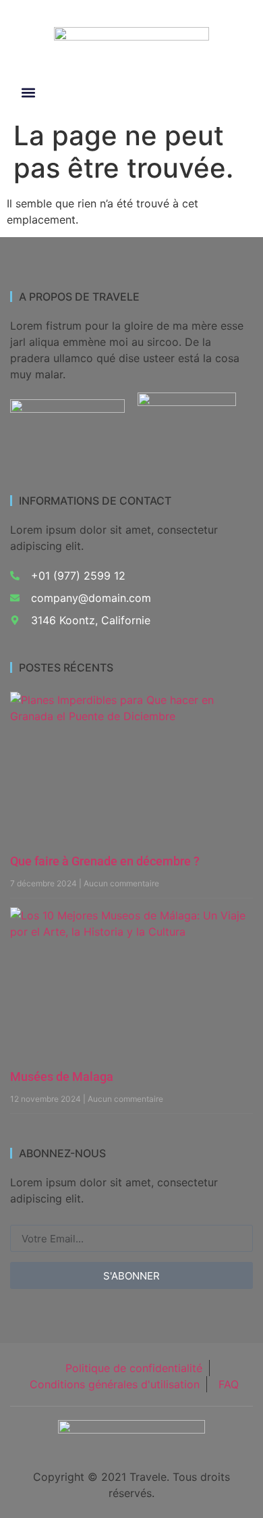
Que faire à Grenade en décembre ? (105, 861)
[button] (28, 93)
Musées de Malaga (61, 1076)
